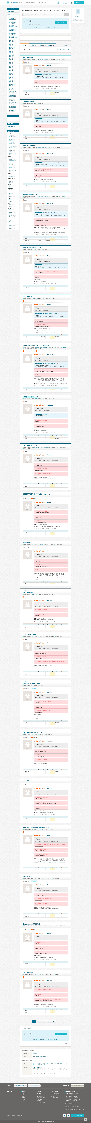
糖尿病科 (10, 143)
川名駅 (42, 196)
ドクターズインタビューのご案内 (72, 1097)
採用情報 (13, 1115)
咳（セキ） (41, 1063)
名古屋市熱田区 (12, 29)
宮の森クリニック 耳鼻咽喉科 (31, 924)
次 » (69, 49)
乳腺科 (10, 163)
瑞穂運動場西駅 (38, 147)
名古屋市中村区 (13, 23)
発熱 (34, 1064)
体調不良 (39, 1064)
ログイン (71, 3)
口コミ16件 (50, 203)
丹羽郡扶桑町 (12, 95)
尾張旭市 (11, 73)
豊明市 (11, 77)
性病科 (10, 182)
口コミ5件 (50, 304)
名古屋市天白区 (13, 38)
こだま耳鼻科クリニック (30, 445)
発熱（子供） (48, 1063)
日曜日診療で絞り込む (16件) (52, 27)
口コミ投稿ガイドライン (56, 1093)
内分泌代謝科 (11, 142)
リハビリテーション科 (13, 170)
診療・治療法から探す (41, 1102)
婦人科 (10, 194)
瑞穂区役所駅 (44, 147)
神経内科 (10, 147)
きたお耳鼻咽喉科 (28, 57)
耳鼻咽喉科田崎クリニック (30, 397)
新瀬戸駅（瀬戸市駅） (36, 447)
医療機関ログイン (77, 1085)
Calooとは (58, 3)
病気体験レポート (25, 1097)
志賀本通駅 (46, 59)
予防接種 (10, 225)
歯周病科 (10, 212)
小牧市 (11, 63)
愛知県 (11, 14)
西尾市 (11, 56)
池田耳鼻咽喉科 (27, 296)
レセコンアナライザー (70, 1102)
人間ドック (11, 228)
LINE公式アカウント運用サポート (72, 1107)
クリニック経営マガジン (70, 1103)
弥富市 (11, 85)
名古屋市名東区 (13, 37)
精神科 (10, 204)
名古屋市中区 (12, 25)
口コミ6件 (50, 835)
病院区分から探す (40, 1100)
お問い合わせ (19, 1115)
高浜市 (11, 74)
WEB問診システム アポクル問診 (72, 1100)
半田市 (11, 45)
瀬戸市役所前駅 (46, 447)
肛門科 (10, 181)
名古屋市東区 (12, 19)
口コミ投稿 (24, 1102)
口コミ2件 (50, 65)
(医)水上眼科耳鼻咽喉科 (29, 634)
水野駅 (42, 447)
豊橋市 (11, 40)
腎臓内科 (10, 150)
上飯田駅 (37, 59)
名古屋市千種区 (13, 18)
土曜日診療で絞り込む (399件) (38, 27)
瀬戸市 (11, 44)
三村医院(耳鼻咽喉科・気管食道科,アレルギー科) (37, 494)
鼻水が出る (62, 1063)
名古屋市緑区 (12, 36)
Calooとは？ (24, 1093)
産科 (10, 193)
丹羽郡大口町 (12, 93)
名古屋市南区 (12, 33)
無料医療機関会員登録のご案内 (72, 1093)
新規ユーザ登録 (64, 3)
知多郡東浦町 (12, 102)
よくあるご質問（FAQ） (56, 1094)
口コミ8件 (50, 502)
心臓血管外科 (11, 160)
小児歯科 (10, 213)
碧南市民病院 (26, 543)
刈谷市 (11, 52)
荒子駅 (36, 398)
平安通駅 (41, 59)
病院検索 (23, 1094)
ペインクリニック (12, 224)
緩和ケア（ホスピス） (13, 153)
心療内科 (10, 206)
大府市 (11, 69)
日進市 (11, 78)
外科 (10, 157)
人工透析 (10, 151)
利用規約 (53, 1096)
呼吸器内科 (11, 136)
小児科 (10, 199)
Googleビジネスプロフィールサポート (73, 1106)
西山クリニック (27, 780)
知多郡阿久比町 (12, 100)
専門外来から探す (40, 1099)
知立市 (11, 71)
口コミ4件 (50, 642)
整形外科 (10, 166)
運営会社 (8, 1115)
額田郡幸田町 (12, 107)
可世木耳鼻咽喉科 (32, 683)
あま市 (11, 88)
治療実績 (64, 196)
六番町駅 (36, 925)
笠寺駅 (35, 974)
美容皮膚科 (11, 176)
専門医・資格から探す (41, 1097)
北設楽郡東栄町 (12, 110)
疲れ (44, 1064)
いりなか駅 (38, 196)
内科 (10, 135)
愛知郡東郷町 (12, 91)
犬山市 (11, 59)
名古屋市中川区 (13, 30)
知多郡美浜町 (12, 104)
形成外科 (10, 167)
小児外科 (10, 201)
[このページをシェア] (64, 1115)
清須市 (11, 82)
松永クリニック (27, 876)
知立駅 (32, 249)
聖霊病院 (30, 194)
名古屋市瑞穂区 (12, 27)
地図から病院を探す (11, 126)
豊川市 (11, 48)
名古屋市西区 (12, 22)
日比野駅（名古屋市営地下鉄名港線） (45, 925)
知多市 (11, 70)
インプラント (11, 216)
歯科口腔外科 (11, 215)
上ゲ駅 (35, 103)
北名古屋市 (12, 84)
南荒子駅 (39, 398)
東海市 (11, 67)
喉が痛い (34, 1063)
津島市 (11, 49)
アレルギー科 (11, 146)
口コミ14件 (50, 551)
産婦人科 (10, 196)
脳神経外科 (11, 164)
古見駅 (33, 594)
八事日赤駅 (46, 196)
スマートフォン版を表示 (77, 1115)
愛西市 (11, 81)
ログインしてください (78, 16)
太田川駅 (33, 298)
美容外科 (10, 168)
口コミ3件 (50, 788)
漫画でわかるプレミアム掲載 (71, 1096)
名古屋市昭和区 (13, 26)
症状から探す (39, 1094)
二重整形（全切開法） (37, 1067)
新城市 (11, 66)
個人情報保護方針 (54, 1097)
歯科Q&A (24, 1100)
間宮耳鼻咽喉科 (29, 145)
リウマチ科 (11, 144)
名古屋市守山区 (12, 34)
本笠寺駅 (39, 974)
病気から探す (39, 1093)
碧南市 (11, 51)
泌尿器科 (10, 179)
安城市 (11, 55)
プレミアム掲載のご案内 (70, 1094)
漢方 (10, 221)
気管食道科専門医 (36, 1056)
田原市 (11, 80)
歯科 (10, 209)
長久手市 (11, 89)
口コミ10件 (50, 153)
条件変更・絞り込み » (61, 22)
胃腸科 (10, 140)
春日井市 (12, 47)
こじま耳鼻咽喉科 (28, 972)
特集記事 (23, 1099)
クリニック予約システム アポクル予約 (73, 1099)
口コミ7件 (50, 255)
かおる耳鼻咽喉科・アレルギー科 (32, 733)
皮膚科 (10, 174)
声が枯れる (56, 1063)
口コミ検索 (24, 1096)
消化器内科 (11, 139)
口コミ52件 (50, 354)
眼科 (10, 186)
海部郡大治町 (12, 96)
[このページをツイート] (68, 1115)
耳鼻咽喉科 (35, 1053)
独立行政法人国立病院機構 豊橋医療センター (36, 827)
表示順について (66, 45)
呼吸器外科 (11, 159)
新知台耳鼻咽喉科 (28, 592)
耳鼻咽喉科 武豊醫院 (29, 101)
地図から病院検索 (65, 1043)
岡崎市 (11, 41)
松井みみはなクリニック (32, 247)
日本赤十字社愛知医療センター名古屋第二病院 (36, 345)
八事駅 (41, 347)
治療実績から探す (40, 1096)
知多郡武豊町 (12, 106)
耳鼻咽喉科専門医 (43, 1056)
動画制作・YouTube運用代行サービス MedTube (75, 1109)
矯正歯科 (10, 211)
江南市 (11, 62)
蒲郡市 (11, 58)
